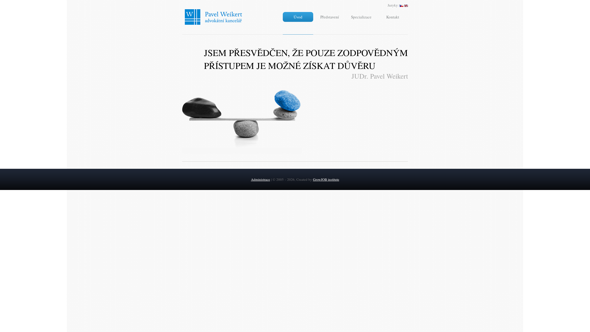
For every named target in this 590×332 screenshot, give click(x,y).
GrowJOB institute (326, 179)
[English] (406, 5)
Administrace (260, 179)
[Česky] (401, 5)
